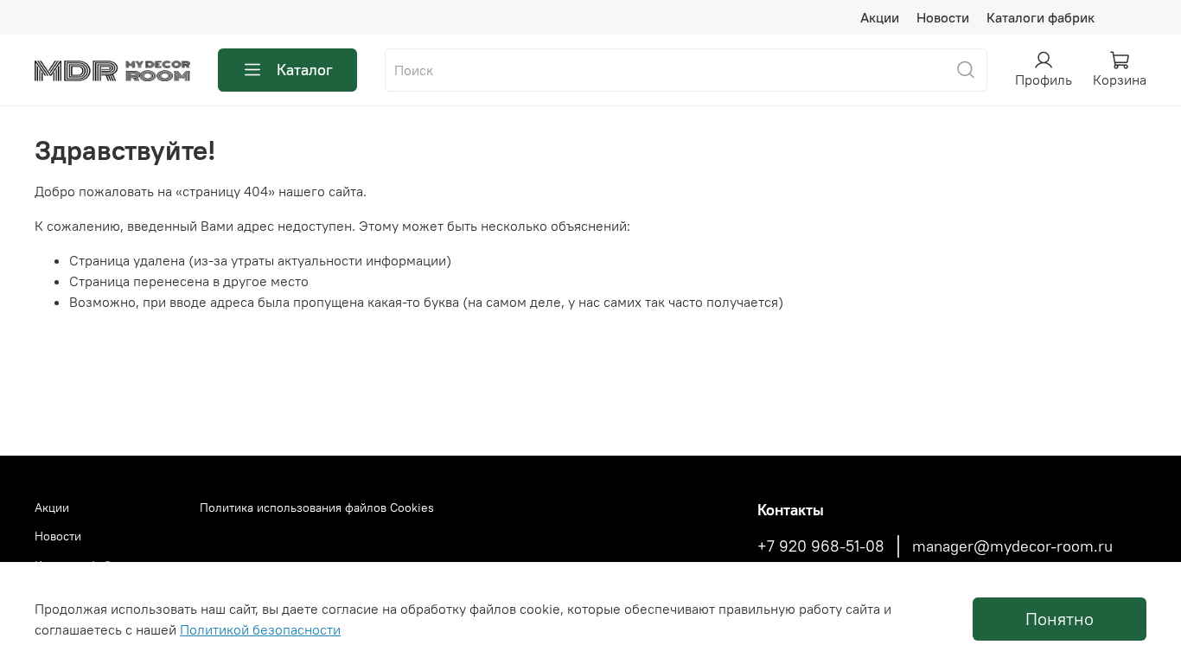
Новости (942, 17)
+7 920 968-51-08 (820, 546)
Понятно (1059, 618)
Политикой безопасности (260, 629)
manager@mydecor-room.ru (1012, 546)
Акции (879, 17)
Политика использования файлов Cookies (317, 507)
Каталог (305, 70)
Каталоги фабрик (1040, 17)
